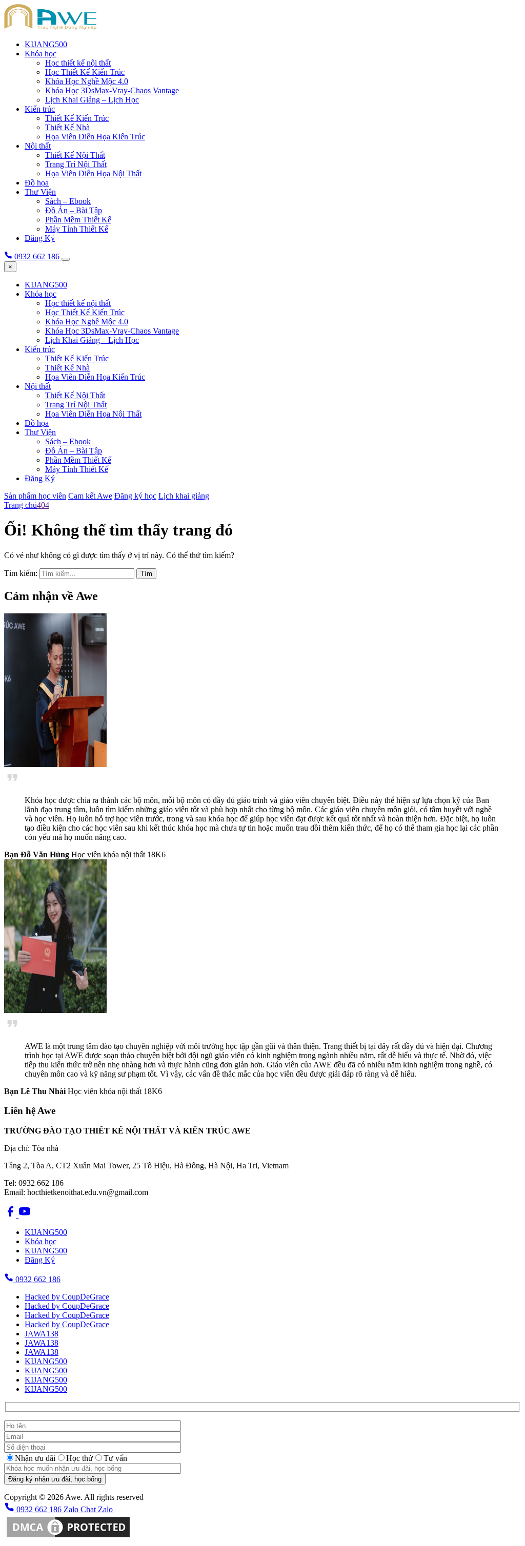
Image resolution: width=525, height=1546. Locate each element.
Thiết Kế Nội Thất (75, 155)
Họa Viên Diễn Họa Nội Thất (93, 173)
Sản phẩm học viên (35, 495)
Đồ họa (37, 182)
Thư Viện (40, 192)
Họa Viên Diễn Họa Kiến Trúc (95, 136)
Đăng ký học (135, 495)
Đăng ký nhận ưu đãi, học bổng (55, 1479)
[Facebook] (11, 1214)
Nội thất (38, 145)
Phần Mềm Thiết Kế (78, 219)
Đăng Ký (40, 238)
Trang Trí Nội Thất (76, 164)
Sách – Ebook (68, 201)
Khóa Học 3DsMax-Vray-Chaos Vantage (112, 90)
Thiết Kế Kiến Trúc (77, 118)
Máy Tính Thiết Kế (76, 228)
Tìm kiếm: (20, 573)
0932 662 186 (36, 1279)
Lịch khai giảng (183, 495)
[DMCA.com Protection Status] (68, 1537)
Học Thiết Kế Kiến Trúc (85, 72)
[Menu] (66, 259)
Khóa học (40, 53)
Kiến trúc (40, 109)
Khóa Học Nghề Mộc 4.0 (86, 81)
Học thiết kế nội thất (78, 62)
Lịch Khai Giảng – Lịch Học (92, 99)
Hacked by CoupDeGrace (67, 1296)
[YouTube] (24, 1214)
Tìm (146, 574)
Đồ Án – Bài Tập (73, 210)
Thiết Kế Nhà (67, 127)
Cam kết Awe (90, 495)
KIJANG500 (46, 44)
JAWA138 (41, 1333)
